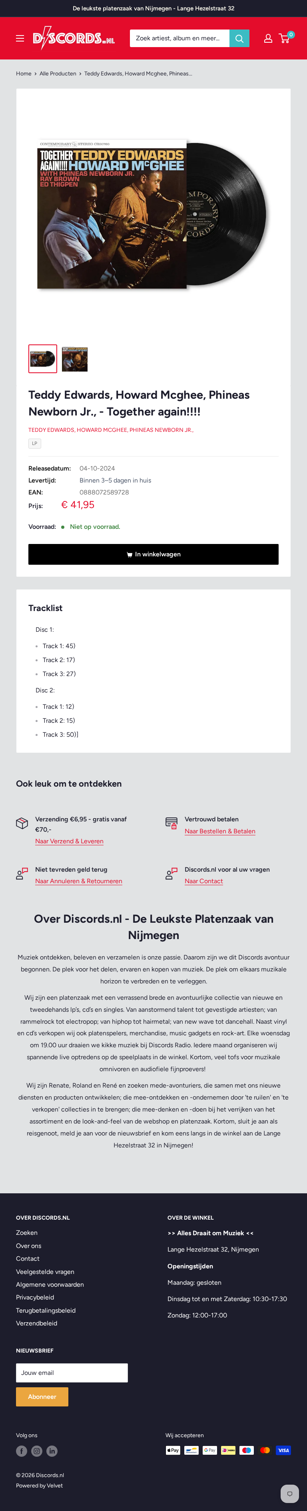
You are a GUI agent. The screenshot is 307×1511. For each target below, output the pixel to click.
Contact (28, 1258)
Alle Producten (58, 73)
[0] (284, 38)
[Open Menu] (20, 38)
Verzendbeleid (36, 1323)
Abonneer (42, 1396)
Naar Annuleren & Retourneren (78, 881)
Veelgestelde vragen (45, 1272)
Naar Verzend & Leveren (69, 841)
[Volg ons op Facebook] (21, 1451)
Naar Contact (204, 881)
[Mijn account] (268, 38)
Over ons (28, 1246)
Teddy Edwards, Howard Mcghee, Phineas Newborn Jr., (110, 430)
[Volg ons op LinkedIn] (52, 1451)
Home (24, 73)
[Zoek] (239, 38)
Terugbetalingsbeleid (46, 1310)
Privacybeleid (35, 1297)
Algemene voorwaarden (50, 1284)
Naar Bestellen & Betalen (220, 831)
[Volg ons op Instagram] (36, 1451)
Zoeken (27, 1232)
